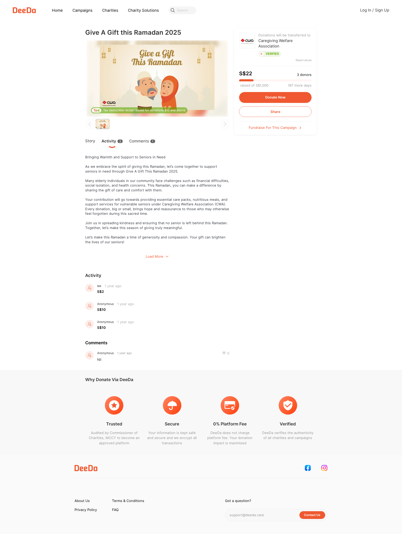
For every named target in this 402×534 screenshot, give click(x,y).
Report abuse (304, 60)
